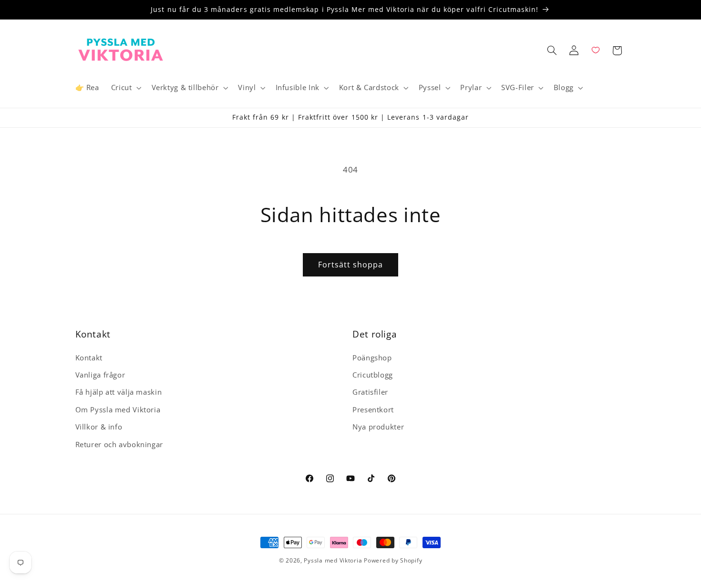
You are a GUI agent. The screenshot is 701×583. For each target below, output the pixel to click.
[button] (125, 87)
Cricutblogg (372, 374)
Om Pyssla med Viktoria (118, 409)
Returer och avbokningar (119, 444)
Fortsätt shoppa (350, 264)
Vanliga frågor (100, 374)
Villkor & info (99, 426)
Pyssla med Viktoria (333, 560)
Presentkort (373, 409)
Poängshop (372, 357)
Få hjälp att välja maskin (118, 392)
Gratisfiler (370, 392)
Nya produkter (378, 426)
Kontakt (89, 357)
